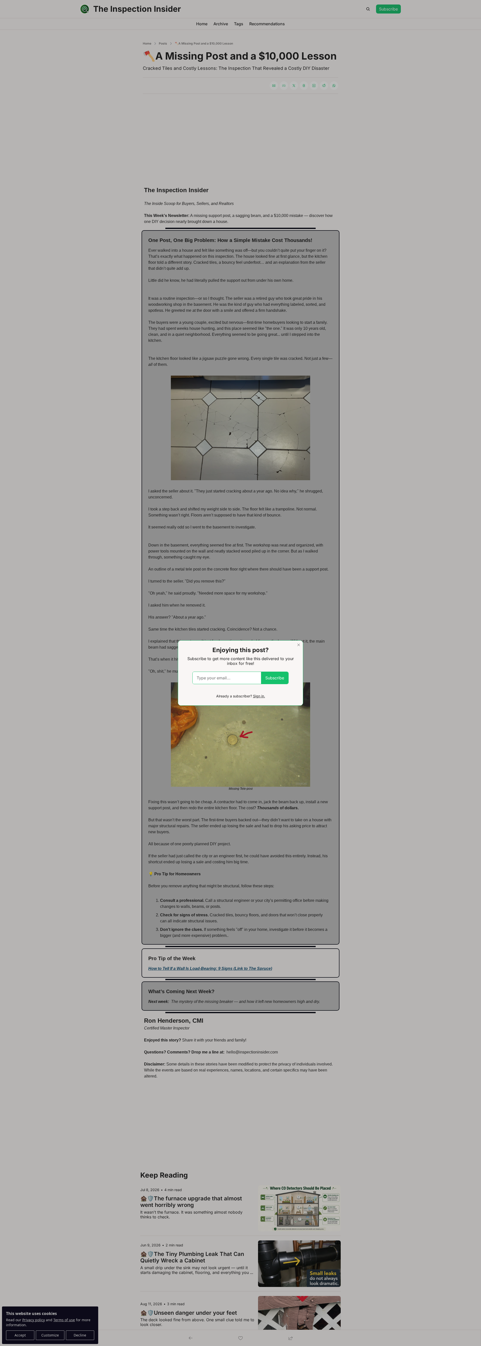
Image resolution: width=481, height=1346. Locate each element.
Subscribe (274, 677)
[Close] (299, 645)
